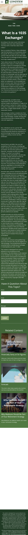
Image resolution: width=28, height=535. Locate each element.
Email (2, 298)
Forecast (4, 384)
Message (3, 306)
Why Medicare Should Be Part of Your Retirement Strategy (13, 415)
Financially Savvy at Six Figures (13, 354)
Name (2, 290)
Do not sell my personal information (18, 534)
